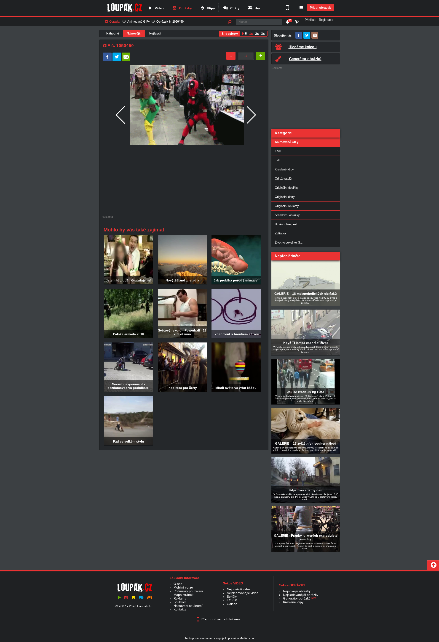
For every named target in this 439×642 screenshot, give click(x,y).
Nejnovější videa (239, 589)
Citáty (233, 8)
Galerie (232, 604)
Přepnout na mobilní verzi (221, 619)
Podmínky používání (188, 591)
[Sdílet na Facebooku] (107, 60)
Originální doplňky (287, 187)
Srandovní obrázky (287, 215)
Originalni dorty (285, 197)
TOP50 (232, 600)
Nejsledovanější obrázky (300, 595)
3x (263, 33)
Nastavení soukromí (188, 606)
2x (257, 33)
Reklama (180, 598)
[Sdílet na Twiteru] (116, 60)
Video (158, 8)
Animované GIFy (138, 21)
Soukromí (180, 602)
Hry (256, 8)
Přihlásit (310, 19)
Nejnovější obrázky (297, 591)
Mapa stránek (183, 595)
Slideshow (230, 33)
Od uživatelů (283, 178)
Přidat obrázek (320, 7)
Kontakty (180, 609)
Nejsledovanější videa (242, 593)
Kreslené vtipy (284, 169)
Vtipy (210, 8)
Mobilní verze (183, 587)
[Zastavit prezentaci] (246, 34)
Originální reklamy (287, 206)
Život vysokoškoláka (288, 242)
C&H (278, 151)
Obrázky (184, 8)
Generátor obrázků (297, 598)
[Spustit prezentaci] (243, 34)
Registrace (326, 19)
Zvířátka (280, 233)
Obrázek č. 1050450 (170, 21)
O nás (178, 584)
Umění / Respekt (286, 224)
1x (251, 33)
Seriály (232, 596)
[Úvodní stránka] (124, 13)
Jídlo (278, 160)
